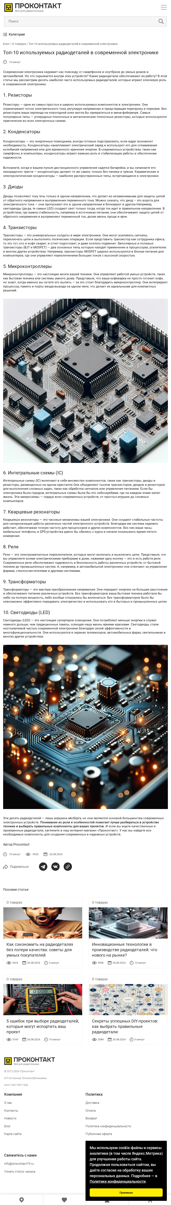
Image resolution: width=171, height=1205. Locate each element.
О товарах (19, 44)
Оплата (91, 1110)
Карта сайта (12, 1134)
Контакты (11, 1110)
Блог (6, 44)
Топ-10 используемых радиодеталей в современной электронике (73, 44)
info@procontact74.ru (19, 1164)
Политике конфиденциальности (118, 1181)
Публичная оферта (99, 1134)
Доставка (92, 1103)
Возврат (91, 1118)
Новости (10, 1118)
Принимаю (126, 1192)
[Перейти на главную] (33, 11)
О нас (8, 1103)
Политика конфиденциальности (108, 1126)
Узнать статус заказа (19, 1171)
